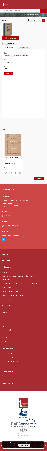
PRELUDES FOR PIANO (11, 158)
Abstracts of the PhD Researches (13, 296)
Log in (4, 376)
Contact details (7, 354)
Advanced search (33, 14)
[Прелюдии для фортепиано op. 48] (7, 29)
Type (4, 326)
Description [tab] (9, 47)
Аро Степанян (9, 62)
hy (39, 20)
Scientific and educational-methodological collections (20, 283)
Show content (10, 38)
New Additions (7, 300)
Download (10, 43)
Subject (4, 334)
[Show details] (19, 172)
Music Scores (6, 287)
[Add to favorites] (35, 20)
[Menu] (44, 2)
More (39, 178)
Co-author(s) (6, 330)
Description (6, 338)
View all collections (8, 306)
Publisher (5, 342)
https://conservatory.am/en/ (12, 236)
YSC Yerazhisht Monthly (10, 291)
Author (4, 322)
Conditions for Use (8, 358)
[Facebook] (3, 240)
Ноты (6, 69)
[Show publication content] (15, 172)
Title (3, 318)
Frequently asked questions (11, 362)
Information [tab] (24, 47)
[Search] (43, 11)
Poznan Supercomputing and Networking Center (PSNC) (23, 447)
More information (31, 443)
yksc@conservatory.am (10, 226)
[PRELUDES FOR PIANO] (12, 145)
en (43, 20)
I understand (24, 445)
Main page (6, 260)
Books (4, 272)
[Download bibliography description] (10, 172)
